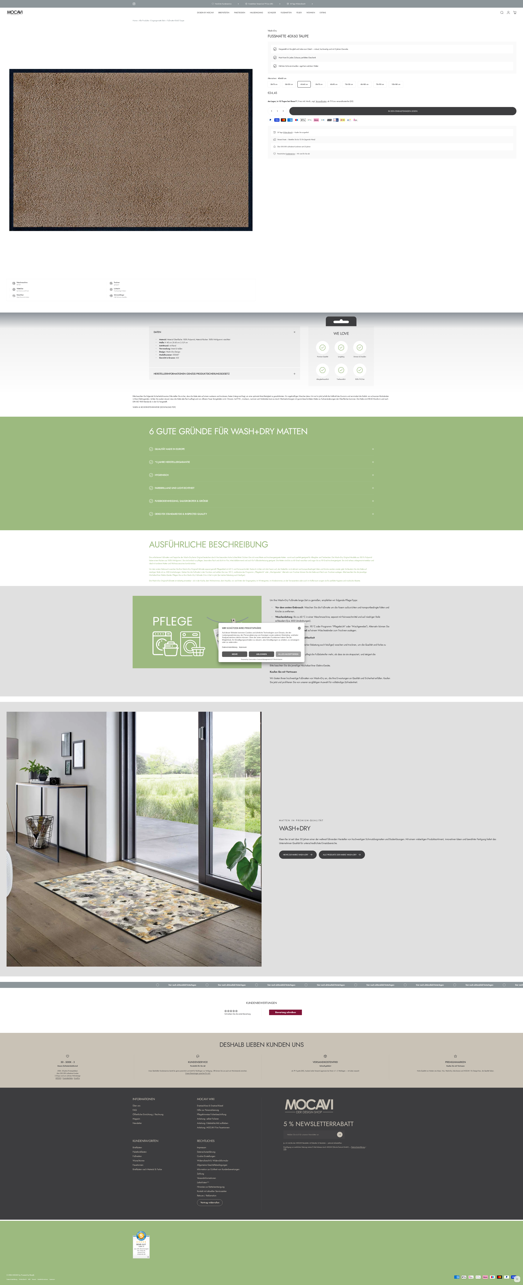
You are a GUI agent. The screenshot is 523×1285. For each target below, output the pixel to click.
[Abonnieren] (340, 1134)
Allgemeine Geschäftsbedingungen (212, 1165)
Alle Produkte (144, 20)
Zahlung (200, 1173)
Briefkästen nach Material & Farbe (147, 1169)
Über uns (136, 1105)
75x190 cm (380, 84)
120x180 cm (396, 84)
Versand (34, 1279)
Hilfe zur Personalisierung (208, 1110)
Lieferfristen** (203, 1182)
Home (135, 20)
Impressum (201, 1147)
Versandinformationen (206, 1178)
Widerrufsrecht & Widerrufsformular (212, 1160)
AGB (29, 1279)
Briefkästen (137, 1147)
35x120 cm (289, 84)
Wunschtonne (138, 1160)
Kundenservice (290, 154)
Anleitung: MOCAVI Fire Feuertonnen (213, 1127)
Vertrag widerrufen (209, 1202)
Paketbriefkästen (139, 1152)
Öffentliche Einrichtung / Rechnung (148, 1114)
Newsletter (137, 1123)
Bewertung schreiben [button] (285, 1012)
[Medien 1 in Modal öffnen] (131, 150)
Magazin (136, 1118)
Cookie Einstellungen (206, 1156)
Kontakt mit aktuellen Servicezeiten (212, 1191)
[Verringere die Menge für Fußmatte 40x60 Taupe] (271, 111)
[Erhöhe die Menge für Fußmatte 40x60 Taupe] (284, 111)
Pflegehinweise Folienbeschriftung (211, 1114)
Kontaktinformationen (43, 1279)
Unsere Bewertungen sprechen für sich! (197, 1073)
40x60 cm (304, 84)
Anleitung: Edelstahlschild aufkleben (212, 1123)
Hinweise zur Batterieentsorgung (211, 1187)
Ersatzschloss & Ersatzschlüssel (210, 1105)
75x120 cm (349, 84)
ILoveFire (77, 1078)
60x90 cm (333, 84)
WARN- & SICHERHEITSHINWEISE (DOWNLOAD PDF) (154, 407)
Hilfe (284, 1149)
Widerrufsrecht (287, 132)
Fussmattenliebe (68, 1078)
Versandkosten (321, 101)
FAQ (135, 1110)
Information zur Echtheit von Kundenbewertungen (218, 1169)
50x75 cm (319, 84)
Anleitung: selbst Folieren (208, 1118)
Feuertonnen (138, 1165)
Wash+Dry (272, 30)
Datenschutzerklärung (206, 1152)
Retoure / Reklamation (206, 1195)
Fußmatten (137, 1156)
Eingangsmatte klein (157, 20)
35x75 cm (273, 84)
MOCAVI (58, 1078)
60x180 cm (364, 84)
